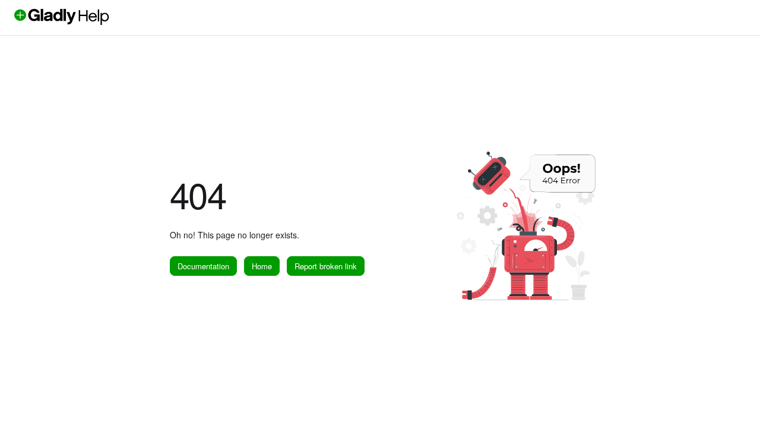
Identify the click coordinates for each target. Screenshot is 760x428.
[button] (733, 398)
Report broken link (325, 266)
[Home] (81, 21)
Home (262, 266)
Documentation (203, 266)
